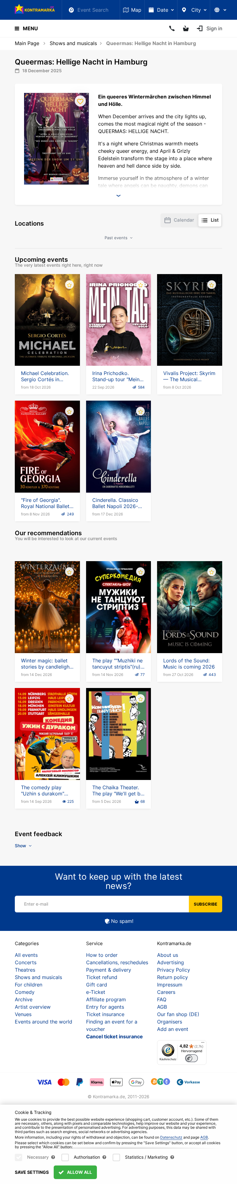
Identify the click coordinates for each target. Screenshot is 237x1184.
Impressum (169, 985)
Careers (166, 992)
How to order (102, 955)
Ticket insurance (105, 1014)
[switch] (191, 1058)
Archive (23, 999)
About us (167, 955)
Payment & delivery (108, 970)
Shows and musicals (73, 43)
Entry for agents (105, 1007)
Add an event (172, 1029)
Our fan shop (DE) (178, 1014)
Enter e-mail (36, 904)
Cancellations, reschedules (117, 962)
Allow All (79, 1172)
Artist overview (33, 1007)
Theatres (25, 970)
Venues (23, 1014)
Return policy (172, 977)
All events (26, 955)
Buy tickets (47, 348)
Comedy (25, 992)
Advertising (170, 962)
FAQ (161, 999)
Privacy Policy (173, 970)
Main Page (27, 43)
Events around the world (43, 1022)
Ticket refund (101, 977)
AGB (162, 1007)
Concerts (25, 962)
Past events (117, 237)
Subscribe (205, 904)
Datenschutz (171, 1137)
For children (28, 985)
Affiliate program (106, 999)
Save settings (32, 1172)
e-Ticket (95, 992)
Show (21, 845)
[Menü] (202, 1044)
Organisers (169, 1022)
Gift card (96, 985)
